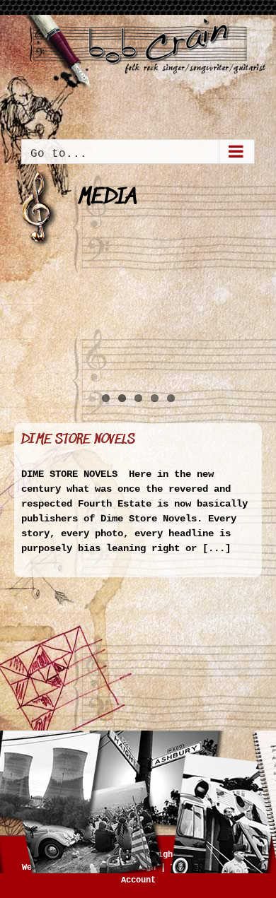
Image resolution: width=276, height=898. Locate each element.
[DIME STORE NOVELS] (138, 331)
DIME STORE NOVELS (78, 440)
